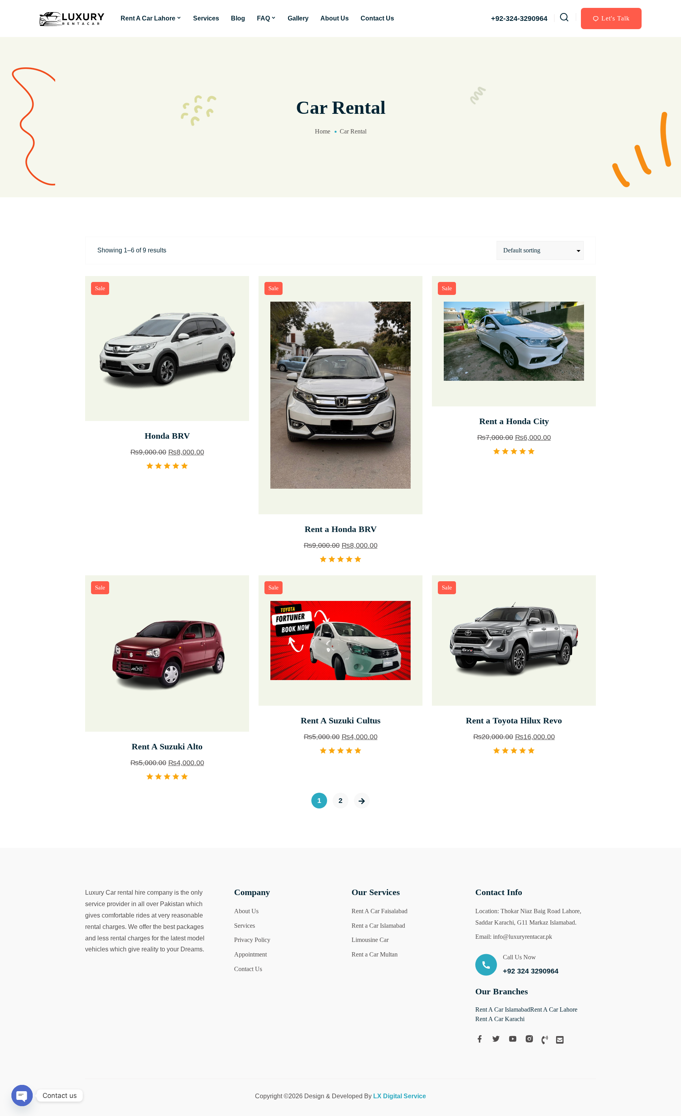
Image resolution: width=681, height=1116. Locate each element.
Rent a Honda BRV (341, 529)
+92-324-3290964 (519, 18)
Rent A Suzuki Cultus (341, 720)
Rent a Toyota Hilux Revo (514, 720)
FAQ (263, 18)
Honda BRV (167, 436)
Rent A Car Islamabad (502, 1009)
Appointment (250, 954)
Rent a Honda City (514, 421)
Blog (238, 18)
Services (206, 18)
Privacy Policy (252, 939)
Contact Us (377, 18)
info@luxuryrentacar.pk (522, 936)
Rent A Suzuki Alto (167, 746)
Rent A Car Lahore (148, 18)
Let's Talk (615, 18)
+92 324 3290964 (530, 971)
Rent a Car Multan (375, 954)
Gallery (298, 18)
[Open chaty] (22, 1095)
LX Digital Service (399, 1096)
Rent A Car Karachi (500, 1019)
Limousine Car (370, 939)
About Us (334, 18)
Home (322, 131)
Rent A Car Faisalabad (379, 911)
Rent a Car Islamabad (378, 925)
